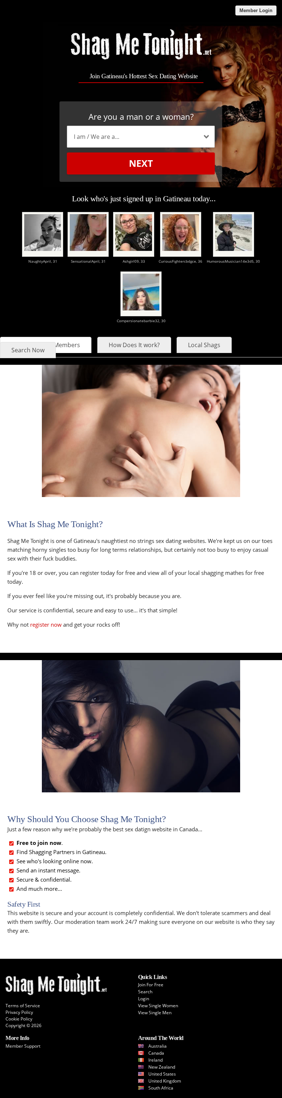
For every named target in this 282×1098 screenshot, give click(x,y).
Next (141, 163)
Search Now (27, 350)
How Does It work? (134, 345)
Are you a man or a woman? (141, 116)
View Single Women (158, 1005)
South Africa (160, 1088)
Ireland (155, 1060)
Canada (156, 1053)
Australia (157, 1046)
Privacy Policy (19, 1012)
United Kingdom (164, 1081)
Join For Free (150, 985)
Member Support (23, 1046)
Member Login (255, 10)
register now (46, 624)
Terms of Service (23, 1005)
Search (145, 992)
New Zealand (161, 1067)
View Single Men (154, 1012)
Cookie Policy (19, 1019)
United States (162, 1074)
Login (143, 999)
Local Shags (204, 345)
